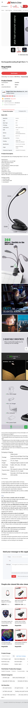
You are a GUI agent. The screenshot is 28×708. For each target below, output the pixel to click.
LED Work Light (6, 677)
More (2, 697)
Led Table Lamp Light (7, 691)
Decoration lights (18, 661)
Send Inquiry (14, 73)
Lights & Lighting (8, 10)
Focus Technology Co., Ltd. (18, 702)
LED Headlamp (4, 664)
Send (14, 576)
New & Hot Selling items (20, 659)
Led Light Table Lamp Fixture (9, 694)
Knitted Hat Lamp (5, 661)
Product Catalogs (22, 656)
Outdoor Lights (18, 664)
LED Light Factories (19, 688)
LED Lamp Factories (7, 688)
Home (2, 10)
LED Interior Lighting (17, 10)
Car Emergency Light (6, 659)
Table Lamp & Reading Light (18, 677)
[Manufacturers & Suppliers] (14, 2)
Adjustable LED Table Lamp (9, 681)
